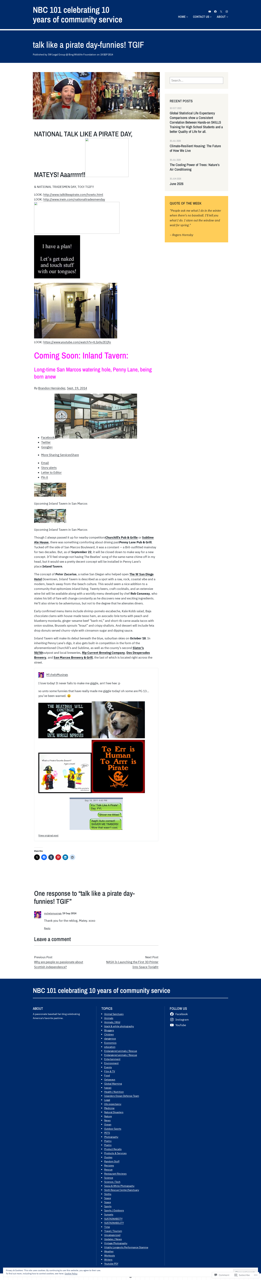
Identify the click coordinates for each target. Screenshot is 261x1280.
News (107, 1120)
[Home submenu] (187, 17)
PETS (107, 1132)
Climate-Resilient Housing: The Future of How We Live (195, 148)
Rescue (108, 1169)
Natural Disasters (113, 1112)
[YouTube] (209, 11)
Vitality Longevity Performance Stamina (126, 1247)
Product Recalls (113, 1149)
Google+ (47, 447)
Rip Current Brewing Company (103, 653)
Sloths (107, 1194)
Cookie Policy (71, 1273)
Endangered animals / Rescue (120, 1051)
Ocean (107, 1124)
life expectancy (112, 1104)
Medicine (109, 1108)
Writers (108, 1259)
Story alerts (49, 468)
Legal (107, 1100)
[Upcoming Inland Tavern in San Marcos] (50, 496)
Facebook (48, 437)
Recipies (109, 1165)
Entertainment (112, 1059)
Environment (111, 1063)
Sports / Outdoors (114, 1210)
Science (108, 1177)
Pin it (44, 477)
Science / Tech (112, 1181)
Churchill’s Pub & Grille (121, 537)
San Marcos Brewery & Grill (73, 657)
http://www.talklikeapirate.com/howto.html (73, 195)
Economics (110, 1042)
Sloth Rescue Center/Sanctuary (121, 1190)
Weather (109, 1251)
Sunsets (108, 1214)
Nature (108, 1116)
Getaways (109, 1079)
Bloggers (109, 1030)
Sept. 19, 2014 (77, 388)
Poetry (108, 1141)
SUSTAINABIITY (113, 1218)
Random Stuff (111, 1161)
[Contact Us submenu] (211, 17)
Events (108, 1067)
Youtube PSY (111, 1263)
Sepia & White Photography (119, 1185)
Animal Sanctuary (114, 1014)
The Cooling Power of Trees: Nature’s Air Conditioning (195, 167)
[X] (221, 11)
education (109, 1046)
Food (107, 1075)
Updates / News (113, 1239)
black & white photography (119, 1026)
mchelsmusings (53, 913)
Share (60, 455)
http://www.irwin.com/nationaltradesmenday (74, 199)
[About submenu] (227, 17)
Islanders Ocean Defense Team (121, 1095)
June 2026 (176, 183)
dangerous (110, 1038)
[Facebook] (215, 11)
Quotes (108, 1157)
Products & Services (115, 1153)
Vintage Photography (115, 1243)
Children (109, 1034)
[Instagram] (226, 11)
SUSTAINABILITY (114, 1222)
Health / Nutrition (114, 1091)
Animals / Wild (112, 1022)
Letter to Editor (51, 472)
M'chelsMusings (57, 675)
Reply (47, 928)
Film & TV (109, 1071)
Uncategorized (112, 1235)
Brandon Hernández (51, 388)
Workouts (109, 1255)
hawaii (108, 1087)
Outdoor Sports (112, 1128)
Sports (108, 1206)
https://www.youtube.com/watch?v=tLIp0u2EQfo (77, 342)
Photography (111, 1136)
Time (107, 1227)
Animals (108, 1018)
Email (45, 463)
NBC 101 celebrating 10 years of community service (77, 14)
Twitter (46, 442)
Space (107, 1198)
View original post (48, 835)
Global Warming (113, 1083)
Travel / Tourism (113, 1231)
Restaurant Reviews (115, 1173)
